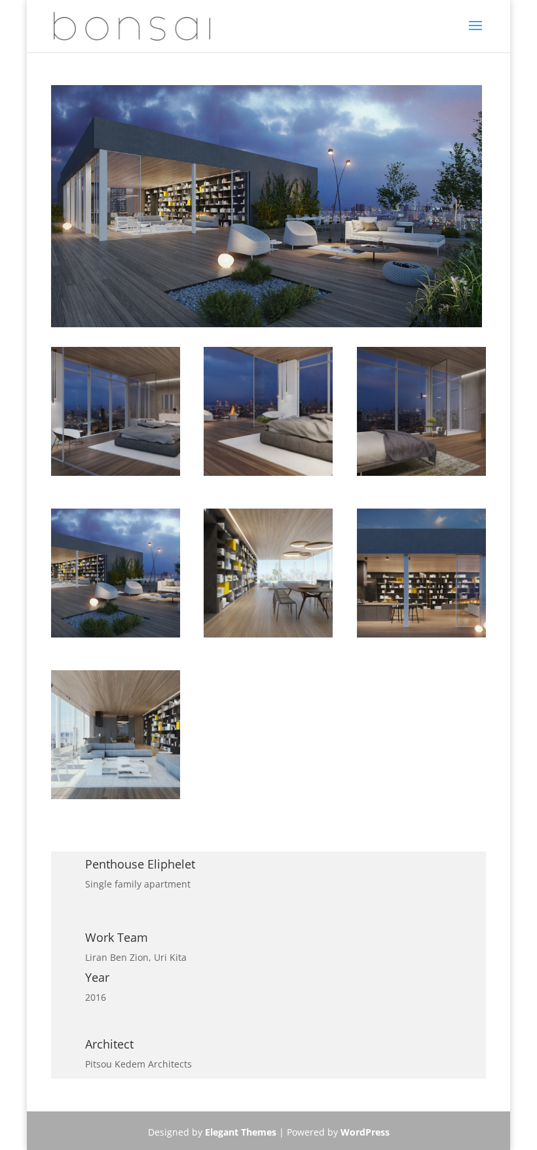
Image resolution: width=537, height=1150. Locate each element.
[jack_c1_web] (115, 799)
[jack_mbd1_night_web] (268, 475)
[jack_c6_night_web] (115, 637)
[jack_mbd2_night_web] (115, 475)
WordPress (365, 1132)
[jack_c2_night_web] (421, 637)
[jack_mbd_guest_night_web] (421, 475)
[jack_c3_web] (268, 637)
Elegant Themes (240, 1132)
